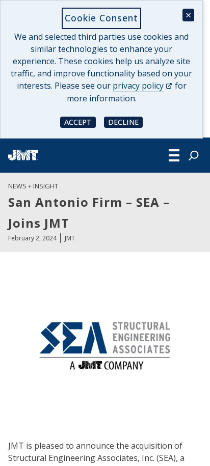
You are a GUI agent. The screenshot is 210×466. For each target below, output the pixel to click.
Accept (80, 121)
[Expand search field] (194, 155)
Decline (125, 121)
